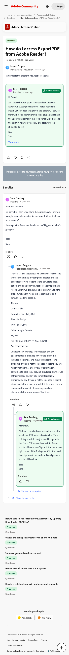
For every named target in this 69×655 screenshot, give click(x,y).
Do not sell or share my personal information (25, 651)
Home (9, 15)
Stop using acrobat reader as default (23, 553)
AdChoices (54, 651)
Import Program (18, 66)
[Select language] (47, 6)
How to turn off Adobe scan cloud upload (25, 568)
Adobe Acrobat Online (46, 15)
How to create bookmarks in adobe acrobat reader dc (31, 584)
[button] (6, 7)
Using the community (16, 640)
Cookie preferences (15, 645)
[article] (34, 227)
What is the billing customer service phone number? (31, 537)
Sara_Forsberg (20, 88)
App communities (24, 15)
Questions (11, 18)
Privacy (44, 640)
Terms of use (33, 640)
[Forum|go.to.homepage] (24, 6)
